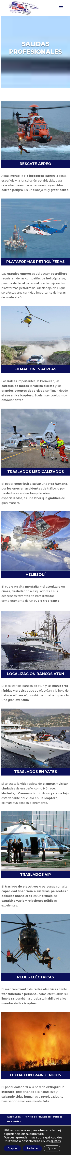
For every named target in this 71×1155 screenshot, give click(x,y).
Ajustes (52, 1148)
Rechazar (32, 1148)
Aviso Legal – (15, 1116)
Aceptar (12, 1148)
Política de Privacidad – (38, 1116)
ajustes (55, 1141)
